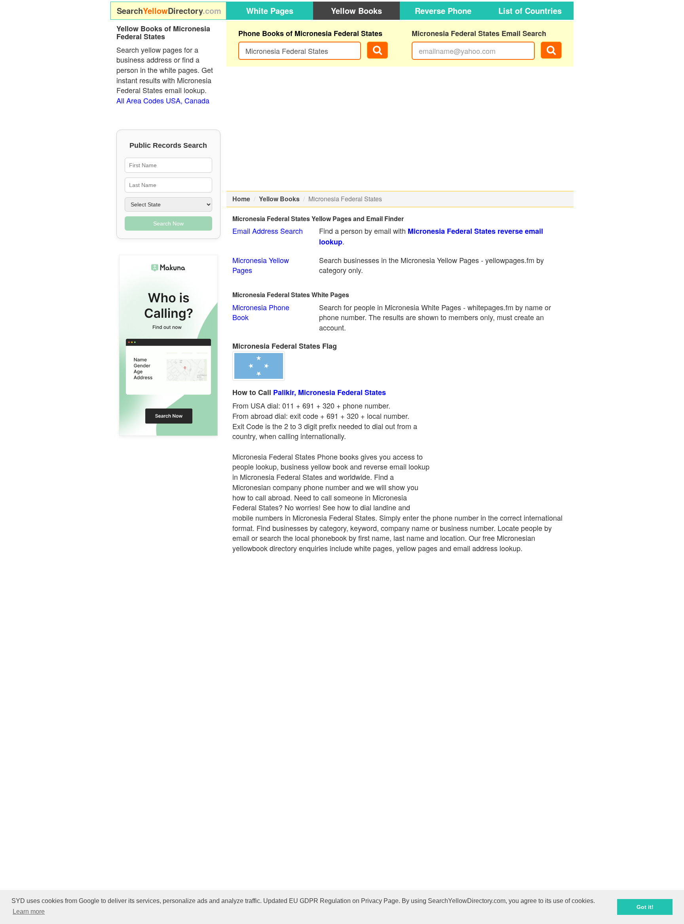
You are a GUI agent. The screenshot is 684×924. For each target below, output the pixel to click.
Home (241, 198)
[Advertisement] (400, 128)
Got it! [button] (645, 907)
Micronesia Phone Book (260, 312)
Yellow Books (356, 10)
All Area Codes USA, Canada (162, 100)
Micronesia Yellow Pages (260, 265)
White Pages (269, 10)
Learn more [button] (29, 911)
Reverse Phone (443, 10)
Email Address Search (267, 230)
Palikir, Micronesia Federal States (329, 392)
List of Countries (530, 10)
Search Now (168, 223)
